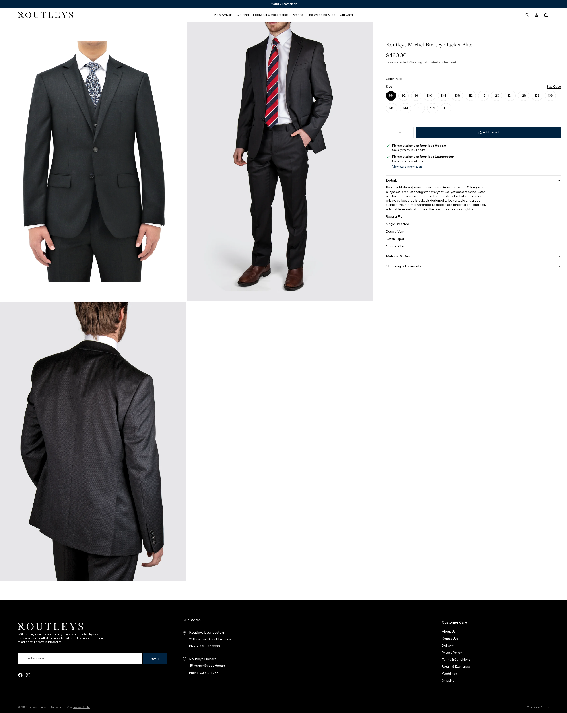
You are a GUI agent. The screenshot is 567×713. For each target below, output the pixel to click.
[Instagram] (28, 675)
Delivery (448, 646)
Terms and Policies (538, 707)
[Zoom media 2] (280, 161)
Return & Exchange (456, 666)
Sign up (155, 658)
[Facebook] (20, 675)
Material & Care (398, 256)
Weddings (449, 674)
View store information (407, 166)
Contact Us (450, 639)
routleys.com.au (37, 707)
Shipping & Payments (403, 266)
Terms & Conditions (456, 660)
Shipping (448, 681)
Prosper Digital (81, 707)
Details (392, 180)
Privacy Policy (452, 653)
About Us (448, 631)
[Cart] (546, 15)
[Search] (527, 15)
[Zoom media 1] (93, 161)
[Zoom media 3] (93, 441)
